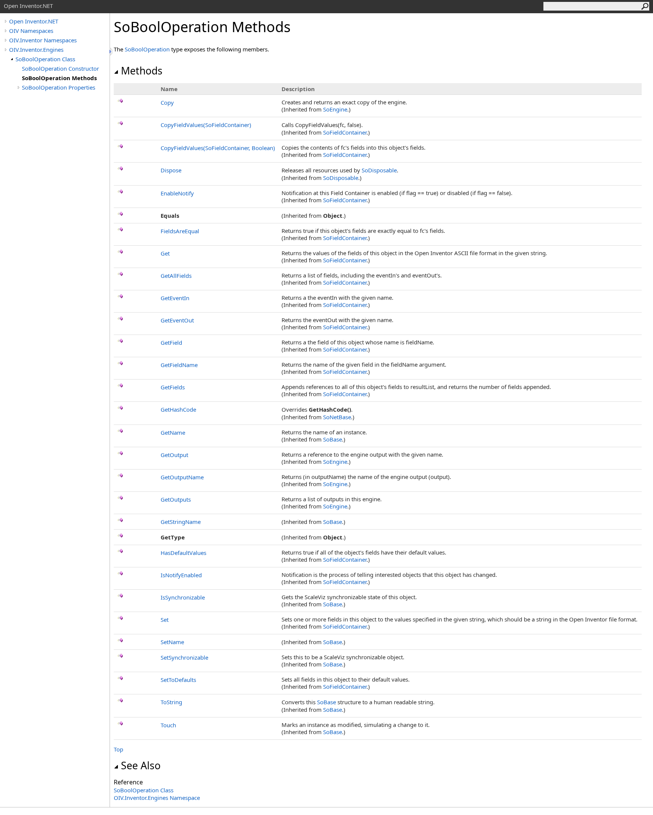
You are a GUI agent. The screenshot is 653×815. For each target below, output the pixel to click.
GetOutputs (176, 499)
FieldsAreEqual (180, 231)
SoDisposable (379, 170)
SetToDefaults (178, 679)
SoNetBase (337, 417)
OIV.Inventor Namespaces (43, 40)
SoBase (332, 439)
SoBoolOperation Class (45, 59)
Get (165, 253)
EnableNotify (177, 193)
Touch (168, 725)
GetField (171, 342)
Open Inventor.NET (33, 21)
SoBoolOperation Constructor (60, 68)
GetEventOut (177, 320)
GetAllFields (176, 275)
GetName (173, 432)
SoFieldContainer (345, 132)
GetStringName (181, 521)
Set (165, 619)
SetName (172, 642)
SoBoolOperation (147, 49)
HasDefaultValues (183, 552)
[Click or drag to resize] (111, 51)
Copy (167, 102)
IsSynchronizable (183, 597)
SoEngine (335, 109)
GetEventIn (175, 298)
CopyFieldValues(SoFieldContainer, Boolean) (218, 148)
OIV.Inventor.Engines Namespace (157, 797)
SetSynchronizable (184, 657)
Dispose (171, 170)
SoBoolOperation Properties (58, 87)
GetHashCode (178, 409)
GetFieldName (179, 365)
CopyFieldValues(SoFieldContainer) (206, 125)
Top (118, 749)
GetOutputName (182, 477)
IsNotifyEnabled (181, 575)
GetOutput (174, 455)
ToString (171, 702)
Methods (141, 70)
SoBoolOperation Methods (59, 78)
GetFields (173, 387)
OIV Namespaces (31, 30)
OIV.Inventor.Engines (36, 49)
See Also (141, 765)
